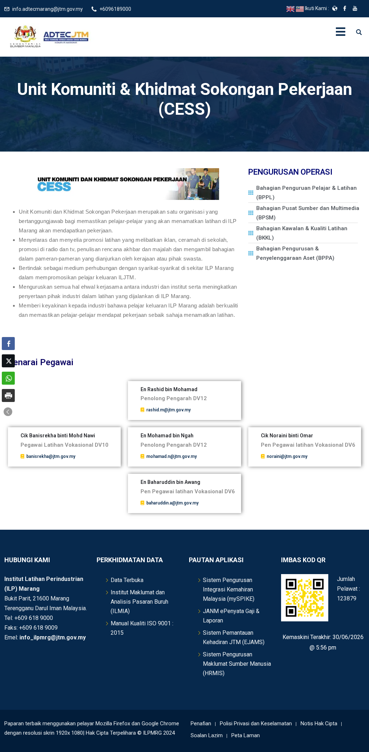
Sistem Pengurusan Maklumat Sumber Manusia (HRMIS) (237, 664)
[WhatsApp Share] (8, 378)
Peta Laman (245, 735)
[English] (290, 9)
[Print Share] (8, 395)
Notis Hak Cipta (319, 723)
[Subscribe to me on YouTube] (354, 9)
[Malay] (300, 9)
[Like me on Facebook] (344, 9)
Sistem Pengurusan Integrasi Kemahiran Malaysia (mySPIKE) (228, 589)
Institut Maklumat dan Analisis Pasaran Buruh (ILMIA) (139, 602)
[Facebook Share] (8, 343)
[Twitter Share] (8, 360)
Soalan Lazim (207, 735)
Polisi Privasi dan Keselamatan (256, 723)
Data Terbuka (127, 580)
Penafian (201, 723)
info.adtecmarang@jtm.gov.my (47, 9)
